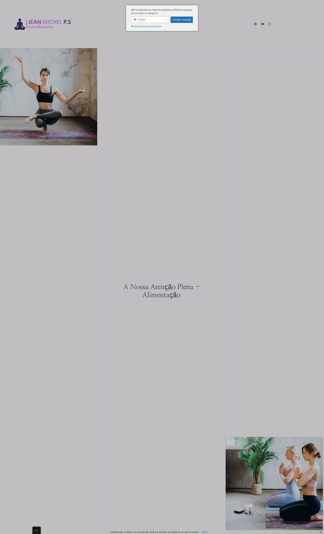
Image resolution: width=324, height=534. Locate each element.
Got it (204, 532)
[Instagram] (269, 24)
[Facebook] (255, 24)
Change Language (181, 19)
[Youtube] (262, 24)
